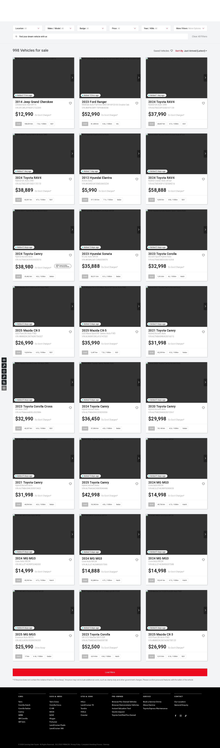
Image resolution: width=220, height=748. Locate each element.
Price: (114, 28)
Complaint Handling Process (91, 744)
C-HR (52, 708)
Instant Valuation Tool (121, 708)
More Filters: (182, 28)
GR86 (20, 715)
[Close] (4, 388)
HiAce (83, 711)
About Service (149, 705)
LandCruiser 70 (87, 705)
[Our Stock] (4, 382)
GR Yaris (21, 721)
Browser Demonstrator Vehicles (125, 705)
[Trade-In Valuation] (4, 360)
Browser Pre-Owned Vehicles (124, 701)
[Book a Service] (4, 365)
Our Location (180, 701)
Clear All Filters (199, 36)
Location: (19, 28)
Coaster (84, 715)
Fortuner (53, 721)
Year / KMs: (149, 28)
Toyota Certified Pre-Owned (124, 715)
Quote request (118, 711)
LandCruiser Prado (57, 725)
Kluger (52, 718)
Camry (21, 711)
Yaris (20, 701)
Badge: (83, 28)
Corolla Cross (55, 705)
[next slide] (72, 78)
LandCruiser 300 (57, 728)
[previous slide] (14, 78)
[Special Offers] (4, 371)
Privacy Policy (75, 744)
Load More (110, 672)
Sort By (179, 50)
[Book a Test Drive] (4, 376)
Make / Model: (54, 28)
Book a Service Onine (152, 701)
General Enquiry (181, 705)
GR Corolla (23, 718)
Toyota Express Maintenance (155, 708)
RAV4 (52, 711)
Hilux (83, 701)
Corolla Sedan (24, 708)
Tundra (84, 708)
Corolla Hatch (24, 705)
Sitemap (106, 744)
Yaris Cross (54, 701)
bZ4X (52, 715)
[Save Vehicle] (70, 103)
